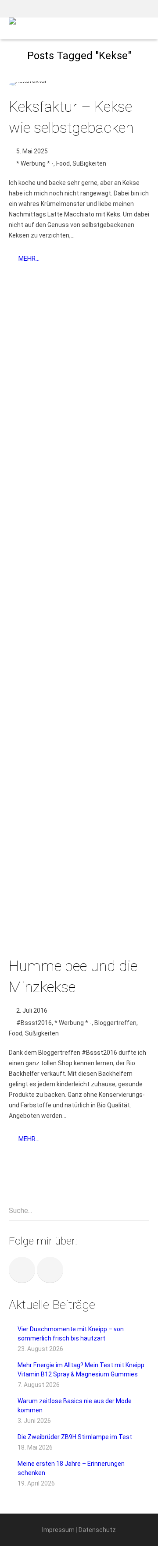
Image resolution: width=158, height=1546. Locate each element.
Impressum (58, 1529)
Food (63, 163)
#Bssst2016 (34, 1022)
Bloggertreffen (115, 1022)
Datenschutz (97, 1529)
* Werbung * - (35, 163)
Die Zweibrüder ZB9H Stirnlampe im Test (75, 1436)
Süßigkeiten (89, 163)
